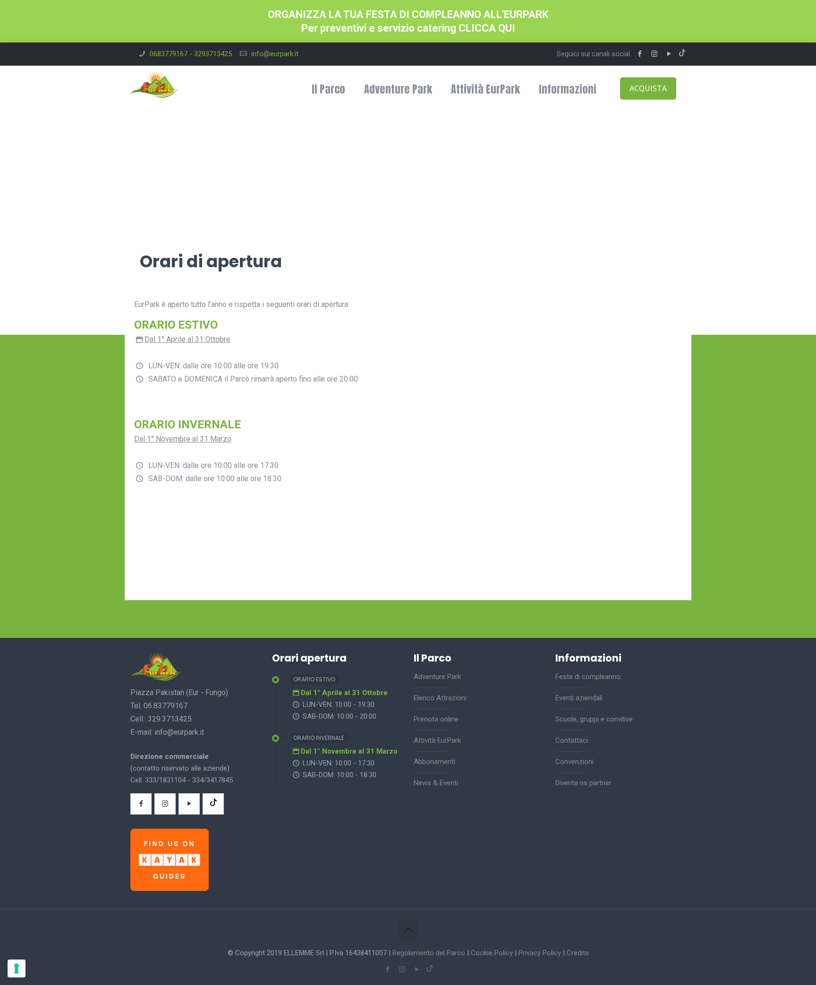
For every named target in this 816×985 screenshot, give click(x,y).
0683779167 (168, 54)
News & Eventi (436, 783)
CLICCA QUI (487, 28)
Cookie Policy (492, 953)
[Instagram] (654, 54)
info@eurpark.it (274, 54)
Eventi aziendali (579, 698)
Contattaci (571, 740)
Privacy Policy (539, 953)
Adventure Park (437, 676)
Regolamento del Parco (428, 953)
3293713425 (213, 54)
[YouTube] (669, 54)
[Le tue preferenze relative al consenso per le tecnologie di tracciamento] (17, 968)
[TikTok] (682, 54)
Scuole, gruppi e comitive (594, 719)
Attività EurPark (437, 740)
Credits (578, 953)
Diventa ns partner (583, 783)
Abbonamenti (434, 761)
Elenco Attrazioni (440, 698)
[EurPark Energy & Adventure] (154, 89)
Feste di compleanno (587, 676)
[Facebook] (640, 54)
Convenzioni (574, 761)
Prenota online (436, 719)
